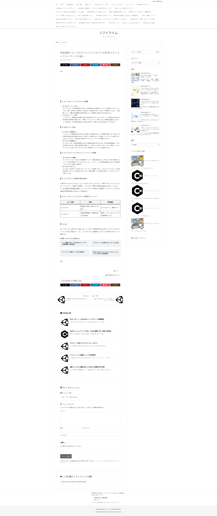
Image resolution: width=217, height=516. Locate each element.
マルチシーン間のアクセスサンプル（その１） (84, 343)
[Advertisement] (90, 85)
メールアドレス (85, 427)
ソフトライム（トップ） (109, 502)
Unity (66, 42)
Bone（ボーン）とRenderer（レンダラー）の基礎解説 (87, 319)
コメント (62, 410)
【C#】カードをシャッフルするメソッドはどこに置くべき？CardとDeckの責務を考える (150, 129)
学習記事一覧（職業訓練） (101, 497)
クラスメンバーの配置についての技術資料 (83, 355)
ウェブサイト (63, 435)
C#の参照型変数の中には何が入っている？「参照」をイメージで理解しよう (150, 116)
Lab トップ (97, 500)
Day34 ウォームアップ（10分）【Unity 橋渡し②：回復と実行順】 (91, 331)
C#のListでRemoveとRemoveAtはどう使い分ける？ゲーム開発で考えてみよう (150, 103)
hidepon (117, 275)
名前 (61, 427)
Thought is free (117, 511)
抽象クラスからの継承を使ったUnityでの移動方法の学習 (87, 367)
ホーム (59, 42)
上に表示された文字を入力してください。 (71, 446)
